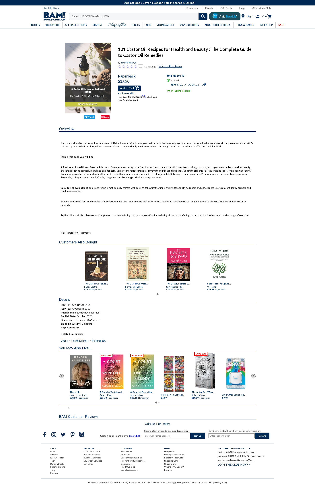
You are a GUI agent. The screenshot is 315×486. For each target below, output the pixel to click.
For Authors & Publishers (133, 460)
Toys (52, 469)
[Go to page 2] (159, 402)
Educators (192, 8)
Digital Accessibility (130, 469)
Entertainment (57, 466)
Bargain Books (57, 463)
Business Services (92, 457)
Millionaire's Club (261, 8)
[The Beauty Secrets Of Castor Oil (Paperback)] (178, 264)
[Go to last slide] (61, 376)
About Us (125, 454)
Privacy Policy (220, 482)
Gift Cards (226, 8)
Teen (52, 460)
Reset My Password (173, 457)
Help (242, 8)
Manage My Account (174, 454)
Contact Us (126, 463)
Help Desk (169, 451)
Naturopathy (99, 340)
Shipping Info (170, 463)
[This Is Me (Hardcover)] (80, 372)
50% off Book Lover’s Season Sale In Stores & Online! (159, 2)
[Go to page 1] (157, 294)
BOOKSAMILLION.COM (153, 482)
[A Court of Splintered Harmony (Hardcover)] (112, 372)
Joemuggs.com (174, 482)
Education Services (92, 460)
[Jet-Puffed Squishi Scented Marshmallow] (236, 374)
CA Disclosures (205, 482)
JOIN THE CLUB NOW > (234, 464)
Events (209, 8)
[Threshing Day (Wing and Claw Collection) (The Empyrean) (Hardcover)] (205, 371)
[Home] (53, 16)
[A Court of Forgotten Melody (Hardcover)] (142, 372)
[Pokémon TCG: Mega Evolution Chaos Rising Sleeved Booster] (173, 374)
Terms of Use (189, 482)
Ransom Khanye (128, 62)
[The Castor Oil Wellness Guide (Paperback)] (137, 264)
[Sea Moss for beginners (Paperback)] (219, 264)
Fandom (54, 473)
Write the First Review (170, 66)
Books (64, 340)
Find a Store (126, 451)
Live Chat (134, 435)
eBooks (54, 454)
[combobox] (140, 16)
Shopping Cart (171, 460)
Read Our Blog (128, 466)
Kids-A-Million (57, 457)
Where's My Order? (174, 466)
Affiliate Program (91, 454)
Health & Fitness (80, 340)
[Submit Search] (203, 16)
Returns (168, 469)
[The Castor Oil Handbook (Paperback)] (96, 266)
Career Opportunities (131, 457)
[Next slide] (253, 376)
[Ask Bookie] (224, 16)
